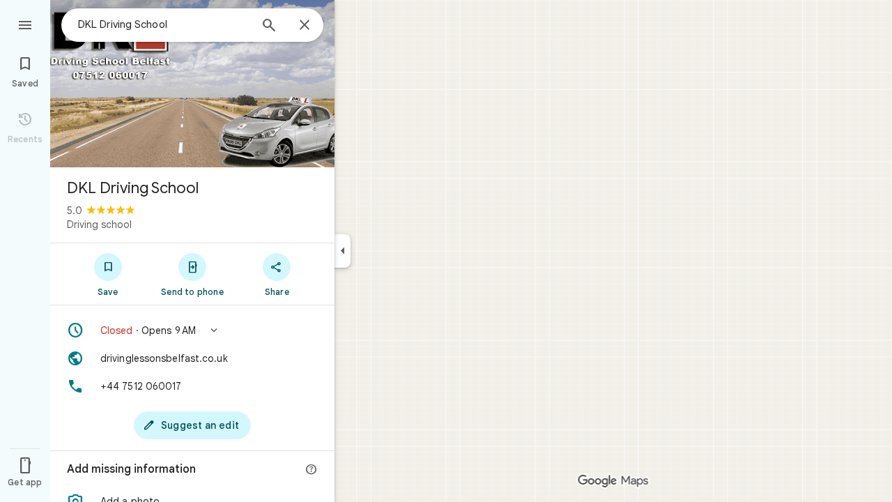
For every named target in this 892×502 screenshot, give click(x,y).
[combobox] (163, 24)
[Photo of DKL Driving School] (192, 83)
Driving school (99, 224)
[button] (192, 330)
